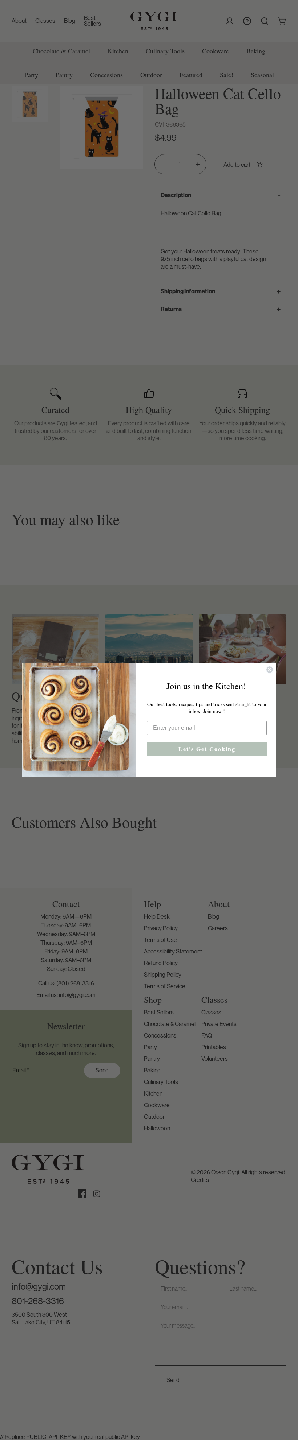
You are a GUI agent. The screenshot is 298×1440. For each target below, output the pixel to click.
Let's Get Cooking (206, 749)
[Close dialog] (269, 669)
